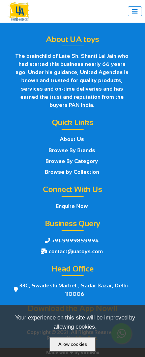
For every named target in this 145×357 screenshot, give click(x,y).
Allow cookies (72, 344)
